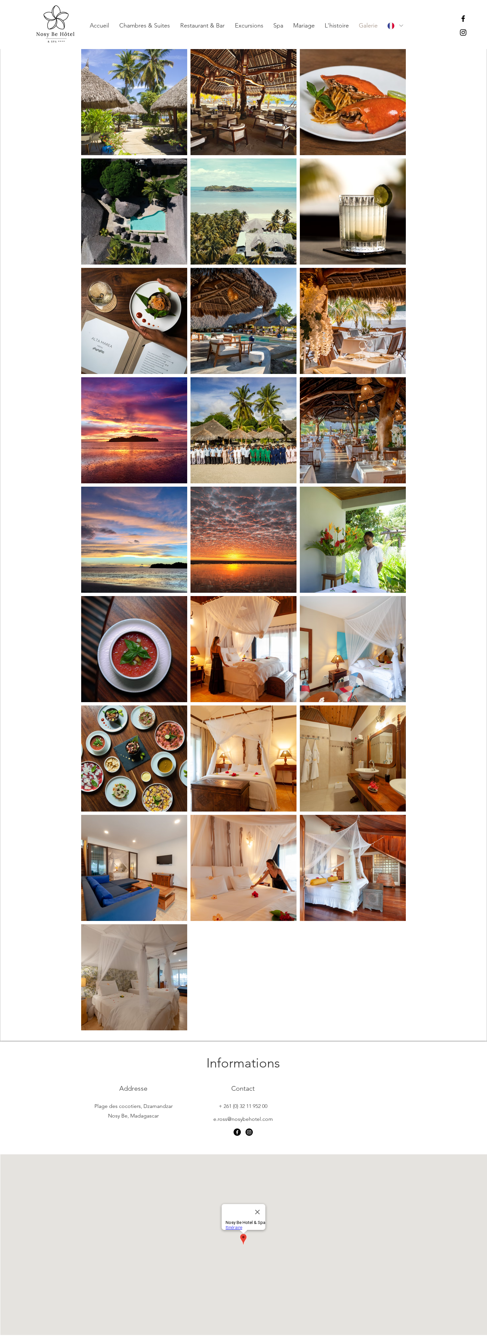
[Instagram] (463, 32)
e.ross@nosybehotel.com (243, 1119)
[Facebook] (463, 18)
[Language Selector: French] (395, 25)
